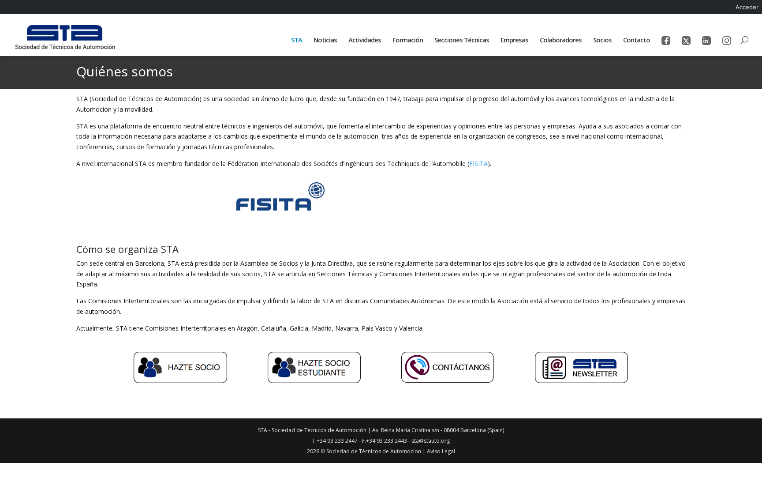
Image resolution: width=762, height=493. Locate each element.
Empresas (514, 40)
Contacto (636, 40)
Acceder (747, 7)
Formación (407, 40)
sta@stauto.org (430, 440)
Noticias (325, 40)
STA (296, 40)
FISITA (478, 163)
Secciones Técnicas (461, 40)
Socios (602, 40)
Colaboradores (561, 40)
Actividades (364, 40)
